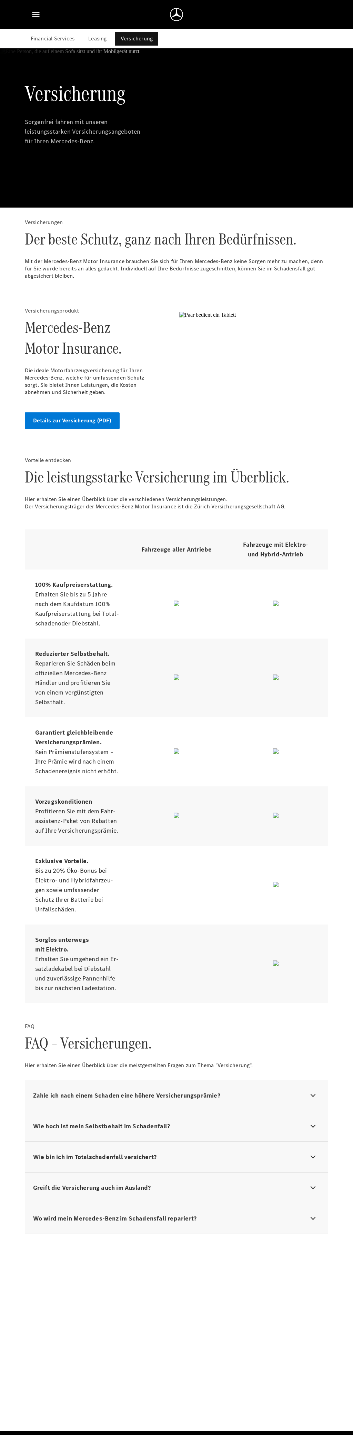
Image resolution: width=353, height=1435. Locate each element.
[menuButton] (36, 14)
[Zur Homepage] (176, 14)
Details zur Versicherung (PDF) (72, 420)
